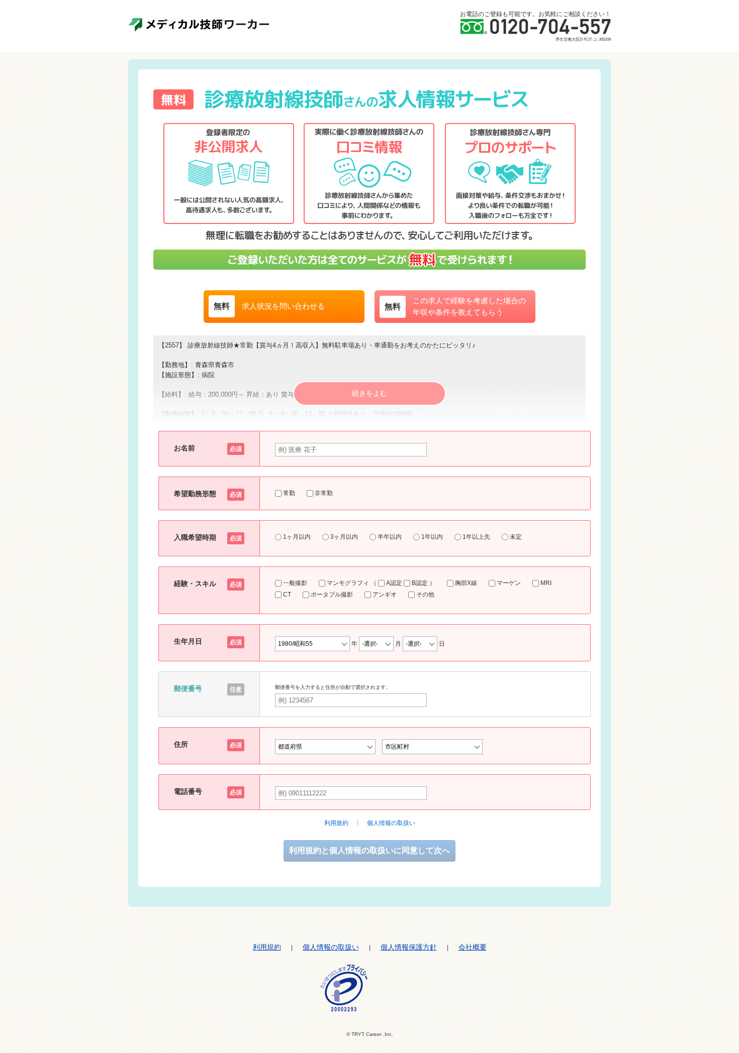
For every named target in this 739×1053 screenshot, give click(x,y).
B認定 (420, 583)
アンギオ (385, 594)
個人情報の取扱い (391, 823)
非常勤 (323, 493)
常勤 (288, 493)
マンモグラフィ (348, 583)
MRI (545, 583)
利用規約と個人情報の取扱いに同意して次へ (369, 850)
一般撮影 (295, 583)
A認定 (394, 583)
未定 (516, 536)
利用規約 (336, 823)
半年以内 (390, 536)
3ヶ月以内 (344, 536)
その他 (425, 594)
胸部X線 (466, 583)
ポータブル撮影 (332, 594)
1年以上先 (476, 536)
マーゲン (509, 583)
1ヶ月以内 (297, 536)
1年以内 (432, 536)
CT (287, 594)
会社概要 (472, 947)
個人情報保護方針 (409, 947)
